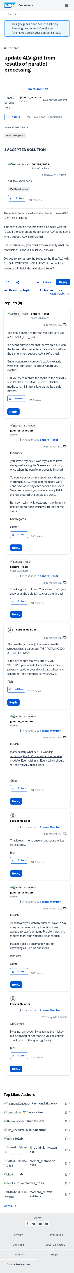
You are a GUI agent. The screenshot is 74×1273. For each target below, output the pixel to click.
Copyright (18, 1244)
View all (8, 1205)
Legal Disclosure (55, 1244)
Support (55, 1254)
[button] (7, 117)
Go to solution (38, 89)
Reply (13, 411)
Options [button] (66, 78)
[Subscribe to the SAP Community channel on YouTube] (40, 1223)
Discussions (13, 14)
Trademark (18, 1254)
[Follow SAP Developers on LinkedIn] (46, 1223)
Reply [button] (63, 282)
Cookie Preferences (18, 1264)
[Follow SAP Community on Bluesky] (33, 1223)
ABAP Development (15, 135)
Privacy (18, 1234)
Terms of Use (55, 1234)
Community (25, 5)
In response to (40, 439)
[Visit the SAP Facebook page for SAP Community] (27, 1223)
